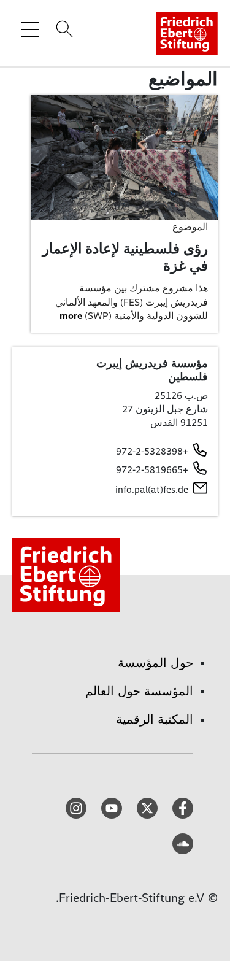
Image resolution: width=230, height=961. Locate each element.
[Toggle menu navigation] (30, 28)
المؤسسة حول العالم (139, 691)
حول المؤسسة (155, 662)
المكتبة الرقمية (154, 719)
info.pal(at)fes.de (151, 489)
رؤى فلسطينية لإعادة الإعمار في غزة (125, 257)
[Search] (62, 28)
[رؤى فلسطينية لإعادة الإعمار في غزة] (124, 157)
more (70, 316)
